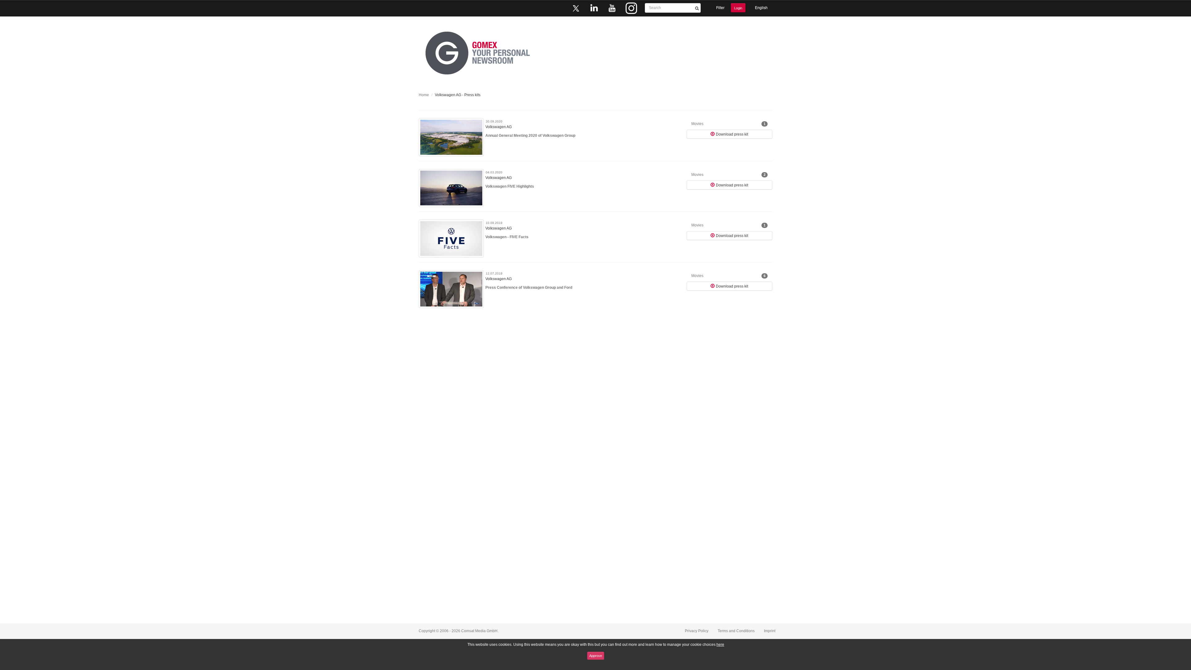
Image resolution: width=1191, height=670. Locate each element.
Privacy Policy (696, 631)
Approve (595, 656)
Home (424, 95)
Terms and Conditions (736, 631)
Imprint (769, 631)
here (720, 644)
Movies (728, 124)
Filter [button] (720, 8)
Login (738, 8)
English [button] (761, 8)
